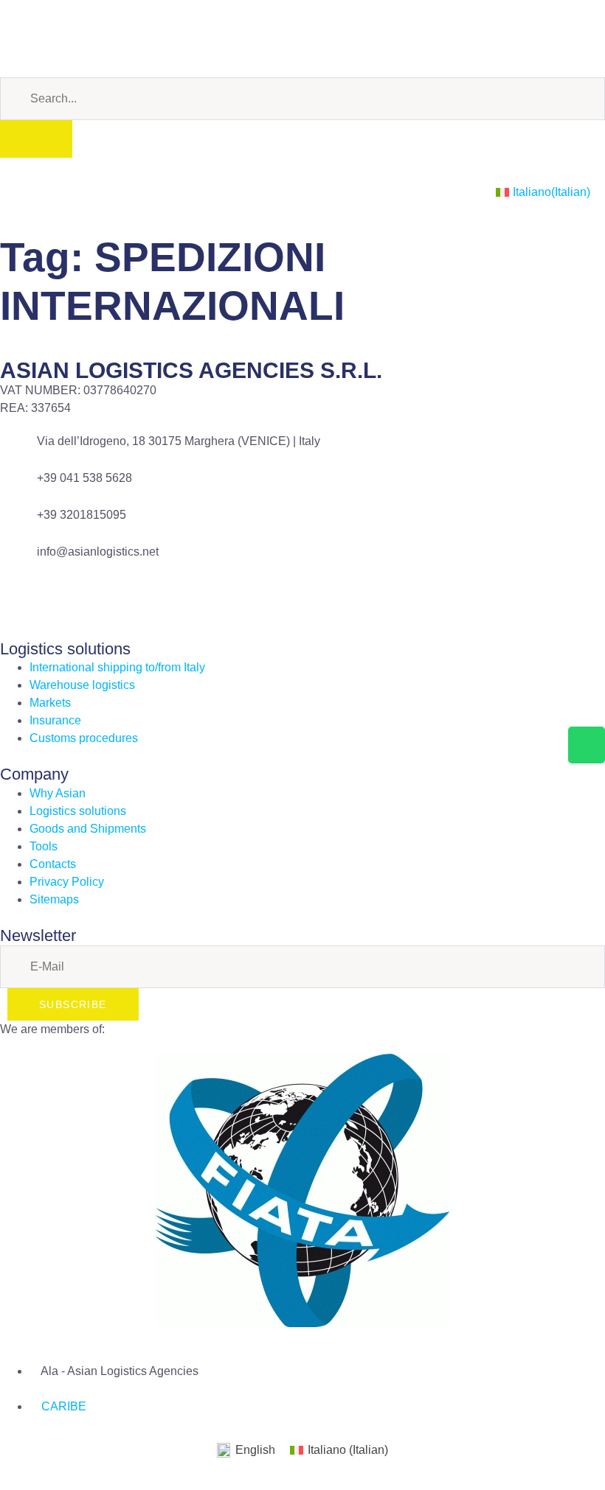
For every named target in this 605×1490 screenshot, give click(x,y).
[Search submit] (36, 139)
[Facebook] (18, 36)
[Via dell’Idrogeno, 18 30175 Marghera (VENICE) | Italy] (18, 451)
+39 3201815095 (81, 514)
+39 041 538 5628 (84, 478)
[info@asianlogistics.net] (18, 561)
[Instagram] (98, 36)
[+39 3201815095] (18, 524)
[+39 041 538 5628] (18, 487)
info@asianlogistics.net (98, 551)
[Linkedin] (58, 36)
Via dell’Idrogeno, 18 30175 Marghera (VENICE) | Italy (178, 441)
